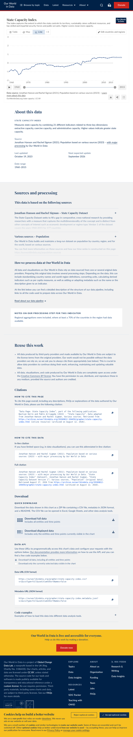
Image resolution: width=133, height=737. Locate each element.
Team (92, 683)
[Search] (101, 5)
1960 (17, 87)
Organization (96, 672)
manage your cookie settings (76, 730)
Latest (56, 5)
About (82, 5)
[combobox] (101, 5)
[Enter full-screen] (123, 97)
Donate (121, 5)
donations (46, 719)
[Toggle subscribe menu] (109, 5)
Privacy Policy (53, 730)
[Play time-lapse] (9, 87)
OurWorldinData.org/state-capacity (20, 99)
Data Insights (75, 678)
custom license (11, 686)
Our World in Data (10, 5)
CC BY (38, 99)
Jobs (92, 688)
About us (94, 667)
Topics (71, 667)
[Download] (110, 97)
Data (46, 5)
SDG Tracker (74, 695)
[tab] (13, 32)
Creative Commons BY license (36, 376)
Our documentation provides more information (53, 552)
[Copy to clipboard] (109, 413)
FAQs (49, 693)
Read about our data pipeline (29, 301)
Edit (113, 32)
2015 (122, 87)
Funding (94, 678)
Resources (67, 5)
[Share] (117, 97)
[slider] (24, 87)
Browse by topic (32, 5)
